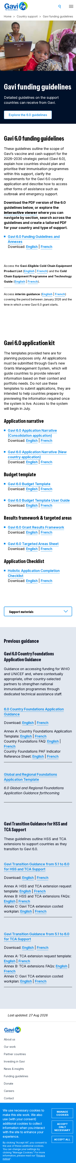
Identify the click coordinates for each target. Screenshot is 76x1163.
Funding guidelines (16, 1076)
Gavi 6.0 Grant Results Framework (36, 527)
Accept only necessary (62, 1127)
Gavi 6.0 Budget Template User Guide (39, 500)
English (32, 247)
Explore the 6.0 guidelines (28, 115)
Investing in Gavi (14, 1061)
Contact (9, 1098)
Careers (9, 1091)
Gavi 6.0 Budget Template (29, 484)
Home (7, 16)
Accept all (62, 1139)
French (46, 247)
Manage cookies (62, 1113)
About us (9, 1039)
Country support (27, 16)
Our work (10, 1046)
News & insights (14, 1068)
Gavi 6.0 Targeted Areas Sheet (33, 544)
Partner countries (15, 1054)
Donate (8, 1083)
